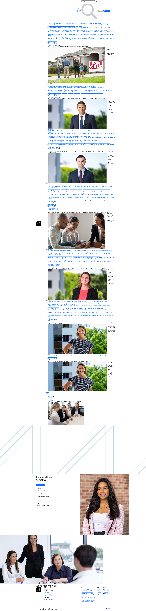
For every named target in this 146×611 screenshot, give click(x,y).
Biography (39, 493)
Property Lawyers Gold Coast (88, 590)
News (99, 596)
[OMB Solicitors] (38, 223)
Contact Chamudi (40, 484)
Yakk (109, 608)
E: (41, 490)
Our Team (106, 590)
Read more (111, 56)
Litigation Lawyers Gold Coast (88, 600)
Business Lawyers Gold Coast (88, 593)
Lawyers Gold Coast (86, 589)
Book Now (79, 11)
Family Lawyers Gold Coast (87, 592)
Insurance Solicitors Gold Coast (88, 601)
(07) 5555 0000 (106, 10)
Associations (40, 500)
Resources (100, 594)
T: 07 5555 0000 (40, 488)
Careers (106, 592)
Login (78, 8)
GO (96, 1)
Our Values (106, 589)
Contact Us (100, 10)
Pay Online (79, 10)
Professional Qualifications (43, 496)
